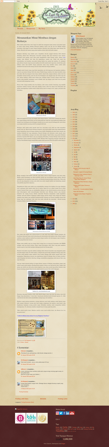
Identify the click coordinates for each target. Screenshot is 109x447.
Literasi (26, 342)
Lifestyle (73, 76)
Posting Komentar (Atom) (27, 402)
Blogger (63, 443)
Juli (75, 152)
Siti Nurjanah (24, 360)
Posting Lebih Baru (21, 399)
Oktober (76, 145)
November (76, 142)
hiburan (69, 431)
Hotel (72, 70)
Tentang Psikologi (88, 429)
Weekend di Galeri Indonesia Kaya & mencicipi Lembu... (82, 175)
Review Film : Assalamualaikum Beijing (83, 189)
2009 (73, 203)
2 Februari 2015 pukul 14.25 (28, 388)
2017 (73, 133)
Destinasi (73, 59)
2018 (73, 131)
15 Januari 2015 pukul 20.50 (28, 355)
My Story (42, 28)
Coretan (74, 427)
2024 (73, 117)
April (75, 159)
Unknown (23, 351)
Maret (75, 161)
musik (73, 431)
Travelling (73, 85)
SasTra (72, 429)
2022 (73, 121)
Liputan (72, 79)
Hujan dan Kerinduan (78, 191)
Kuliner (72, 74)
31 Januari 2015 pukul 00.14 (28, 376)
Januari (76, 166)
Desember (76, 140)
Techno (72, 83)
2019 (73, 129)
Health (72, 68)
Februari (76, 164)
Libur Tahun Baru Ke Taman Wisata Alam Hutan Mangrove (82, 178)
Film (72, 66)
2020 (73, 126)
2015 (73, 138)
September (76, 147)
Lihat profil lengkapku (76, 49)
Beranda (20, 28)
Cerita (65, 427)
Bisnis (57, 427)
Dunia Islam (74, 61)
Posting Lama (62, 399)
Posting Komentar (23, 391)
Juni (75, 154)
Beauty (72, 57)
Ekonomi (73, 63)
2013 (73, 201)
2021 (73, 124)
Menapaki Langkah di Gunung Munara (82, 172)
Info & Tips (73, 72)
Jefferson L (24, 369)
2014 (73, 198)
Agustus (76, 149)
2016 (73, 136)
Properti (73, 81)
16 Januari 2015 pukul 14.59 (28, 364)
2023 (73, 119)
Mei (75, 157)
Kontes (22, 342)
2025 (73, 114)
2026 (73, 112)
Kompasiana (31, 28)
